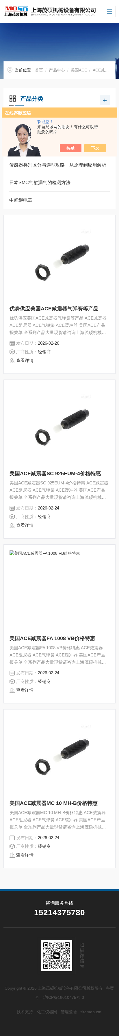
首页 (39, 70)
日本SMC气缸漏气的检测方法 (39, 182)
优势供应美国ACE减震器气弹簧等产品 (54, 309)
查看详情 (25, 360)
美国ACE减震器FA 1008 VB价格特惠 (52, 638)
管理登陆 (69, 1011)
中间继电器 (20, 200)
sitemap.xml (91, 1011)
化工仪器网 (47, 1011)
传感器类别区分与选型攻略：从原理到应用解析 (57, 165)
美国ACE (79, 70)
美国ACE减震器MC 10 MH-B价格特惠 (54, 803)
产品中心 (57, 70)
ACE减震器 (103, 70)
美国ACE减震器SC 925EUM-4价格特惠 (55, 473)
